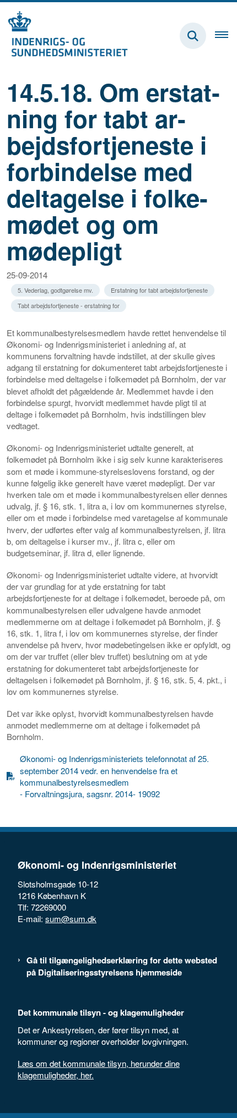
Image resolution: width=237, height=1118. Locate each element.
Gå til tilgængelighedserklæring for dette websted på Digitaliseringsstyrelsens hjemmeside (121, 966)
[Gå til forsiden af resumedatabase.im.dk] (64, 36)
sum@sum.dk (70, 918)
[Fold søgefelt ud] (193, 36)
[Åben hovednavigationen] (226, 36)
